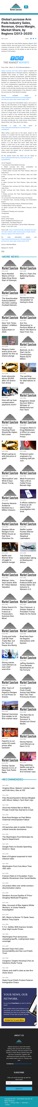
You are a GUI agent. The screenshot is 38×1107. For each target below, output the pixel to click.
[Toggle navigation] (26, 6)
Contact (7, 1104)
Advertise (25, 1102)
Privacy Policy (15, 1102)
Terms (6, 1102)
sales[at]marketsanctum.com (23, 1063)
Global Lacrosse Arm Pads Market (12, 71)
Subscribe (19, 1089)
